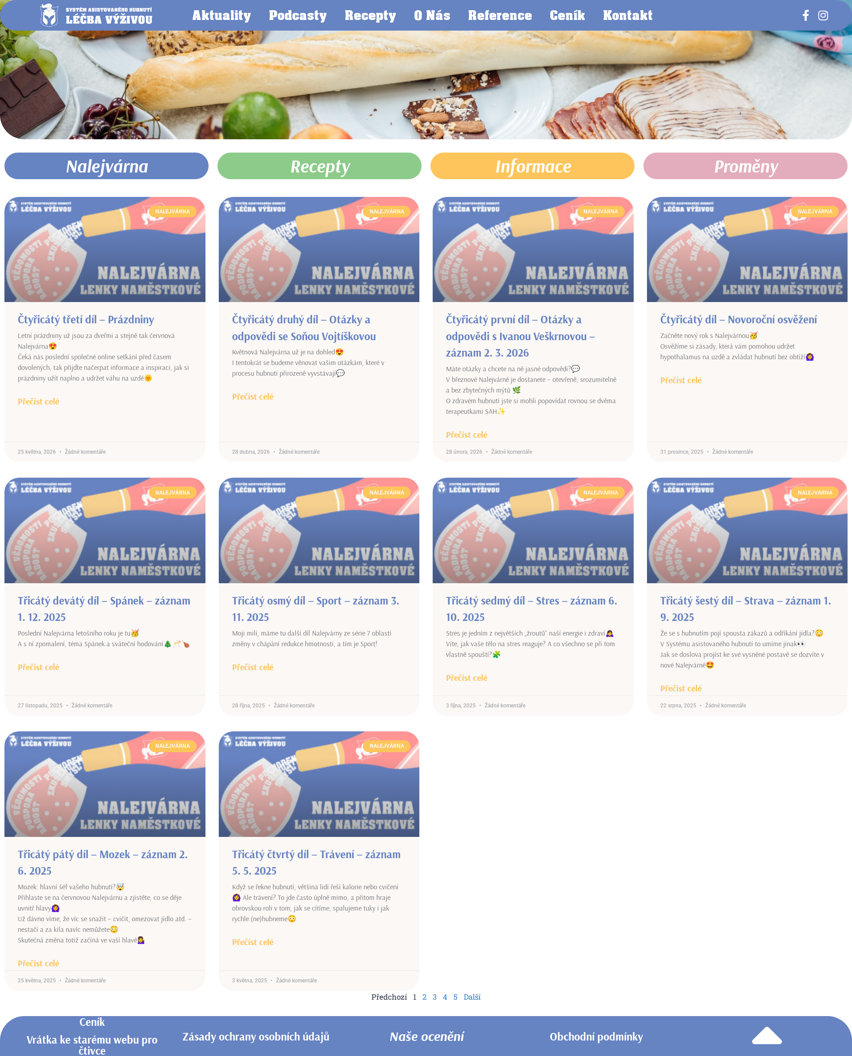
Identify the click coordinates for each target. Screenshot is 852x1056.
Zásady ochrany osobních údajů (255, 1036)
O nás (432, 15)
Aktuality (221, 15)
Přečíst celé (38, 401)
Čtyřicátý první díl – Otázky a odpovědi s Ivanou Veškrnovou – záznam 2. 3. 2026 (520, 335)
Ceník (567, 15)
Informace (533, 166)
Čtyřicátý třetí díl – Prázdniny (86, 319)
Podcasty (298, 15)
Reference (500, 15)
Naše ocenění (426, 1036)
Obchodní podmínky (596, 1036)
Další (472, 997)
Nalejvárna (106, 166)
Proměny (746, 166)
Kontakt (628, 15)
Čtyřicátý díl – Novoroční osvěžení (738, 319)
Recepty (370, 15)
